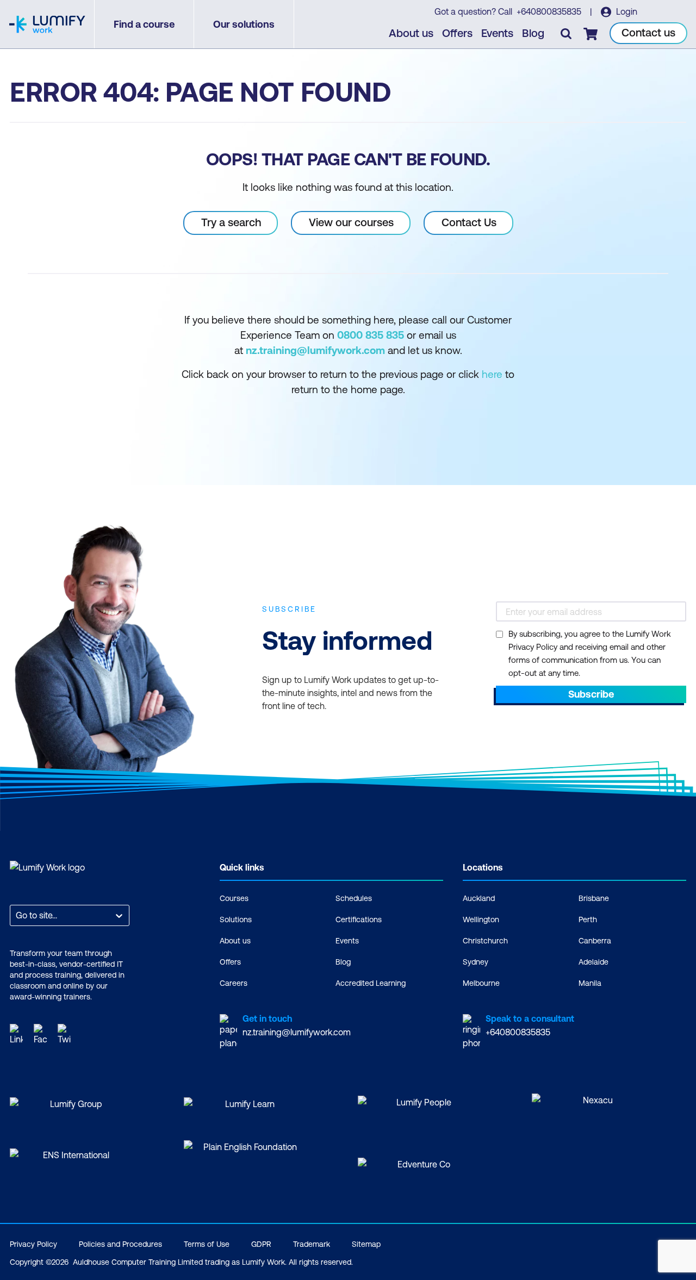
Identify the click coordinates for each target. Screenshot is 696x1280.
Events (497, 33)
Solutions (236, 919)
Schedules (353, 898)
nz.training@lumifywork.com (297, 1032)
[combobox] (17, 915)
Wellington (481, 919)
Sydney (475, 962)
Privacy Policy (33, 1244)
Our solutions (244, 24)
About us (411, 33)
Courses (234, 898)
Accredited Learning (370, 983)
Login (625, 11)
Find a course (144, 24)
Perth (588, 919)
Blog (533, 33)
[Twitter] (64, 1034)
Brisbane (594, 898)
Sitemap (366, 1244)
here (492, 374)
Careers (233, 983)
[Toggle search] (566, 33)
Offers (457, 33)
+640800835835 (550, 11)
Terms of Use (206, 1244)
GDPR (261, 1244)
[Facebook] (40, 1034)
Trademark (311, 1244)
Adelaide (593, 962)
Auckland (479, 898)
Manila (590, 983)
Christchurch (485, 940)
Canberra (595, 940)
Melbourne (481, 983)
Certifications (358, 919)
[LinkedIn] (16, 1034)
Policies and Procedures (120, 1244)
